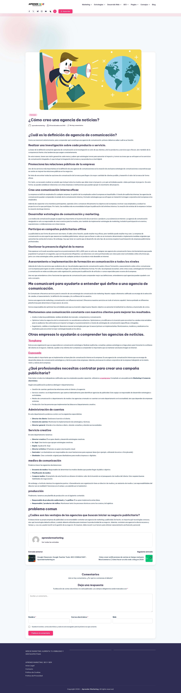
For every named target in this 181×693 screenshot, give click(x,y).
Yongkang (34, 340)
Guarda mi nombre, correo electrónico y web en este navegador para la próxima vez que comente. (64, 627)
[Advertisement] (90, 30)
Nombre (32, 617)
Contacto (29, 669)
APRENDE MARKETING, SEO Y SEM (38, 662)
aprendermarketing (52, 537)
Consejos (33, 115)
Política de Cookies (32, 672)
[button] (65, 11)
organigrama (105, 378)
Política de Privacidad (34, 676)
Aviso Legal (29, 666)
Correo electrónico (79, 617)
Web (114, 617)
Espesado (34, 352)
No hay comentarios (76, 125)
